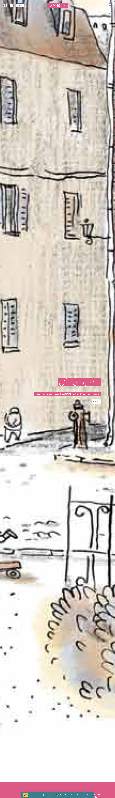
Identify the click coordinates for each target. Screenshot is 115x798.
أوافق (25, 795)
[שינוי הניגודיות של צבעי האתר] (5, 5)
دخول (20, 5)
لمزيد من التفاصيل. (49, 795)
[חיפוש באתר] (109, 11)
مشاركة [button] (95, 401)
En (11, 5)
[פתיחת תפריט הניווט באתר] (110, 5)
